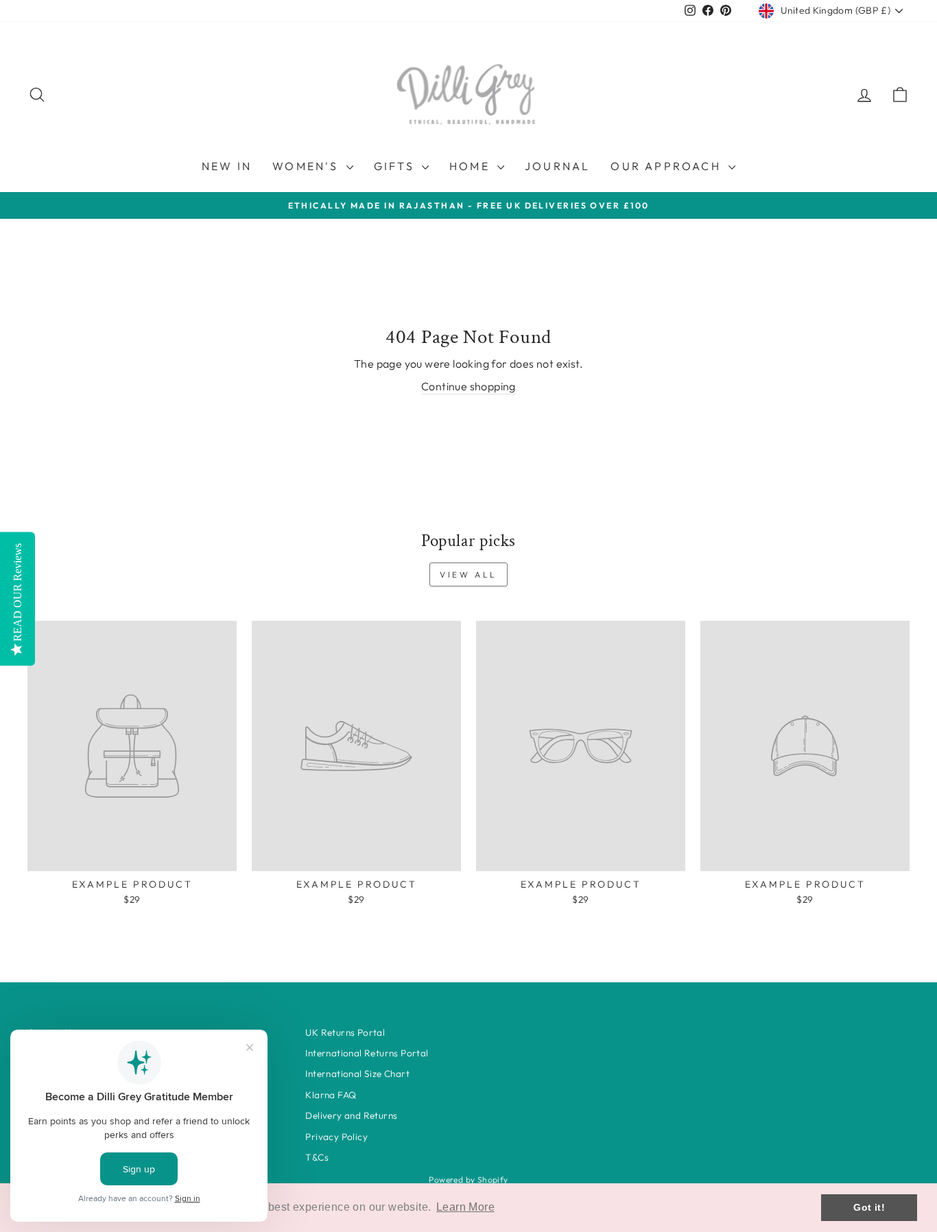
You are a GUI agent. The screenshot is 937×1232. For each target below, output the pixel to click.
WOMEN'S (307, 166)
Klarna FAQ (330, 1095)
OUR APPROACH (667, 166)
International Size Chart (357, 1073)
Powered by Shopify (468, 1179)
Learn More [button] (465, 1207)
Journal (557, 166)
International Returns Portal (366, 1053)
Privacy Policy (336, 1136)
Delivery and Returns (351, 1115)
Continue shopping (468, 386)
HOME (471, 166)
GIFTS (396, 166)
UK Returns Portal (345, 1032)
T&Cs (317, 1157)
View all (468, 574)
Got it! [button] (869, 1207)
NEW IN (227, 166)
